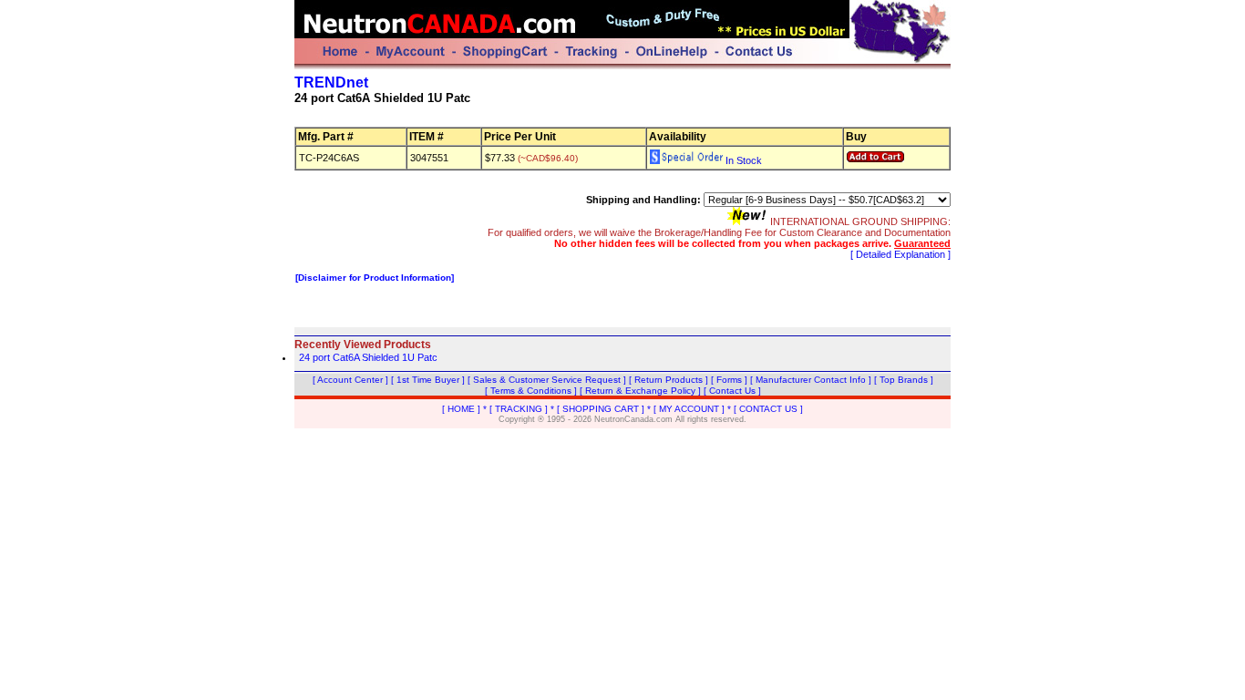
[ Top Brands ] (903, 380)
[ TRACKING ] (518, 409)
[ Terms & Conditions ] (531, 391)
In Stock (742, 160)
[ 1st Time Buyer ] (428, 380)
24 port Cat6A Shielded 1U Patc (368, 357)
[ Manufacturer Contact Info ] (810, 380)
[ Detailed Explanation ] (900, 254)
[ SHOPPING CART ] (600, 409)
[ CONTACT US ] (768, 409)
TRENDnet (331, 82)
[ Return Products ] (668, 380)
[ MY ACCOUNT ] (689, 409)
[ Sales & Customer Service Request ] (547, 380)
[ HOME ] (461, 409)
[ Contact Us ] (732, 391)
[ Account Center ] (350, 380)
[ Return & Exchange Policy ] (640, 391)
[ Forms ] (729, 380)
